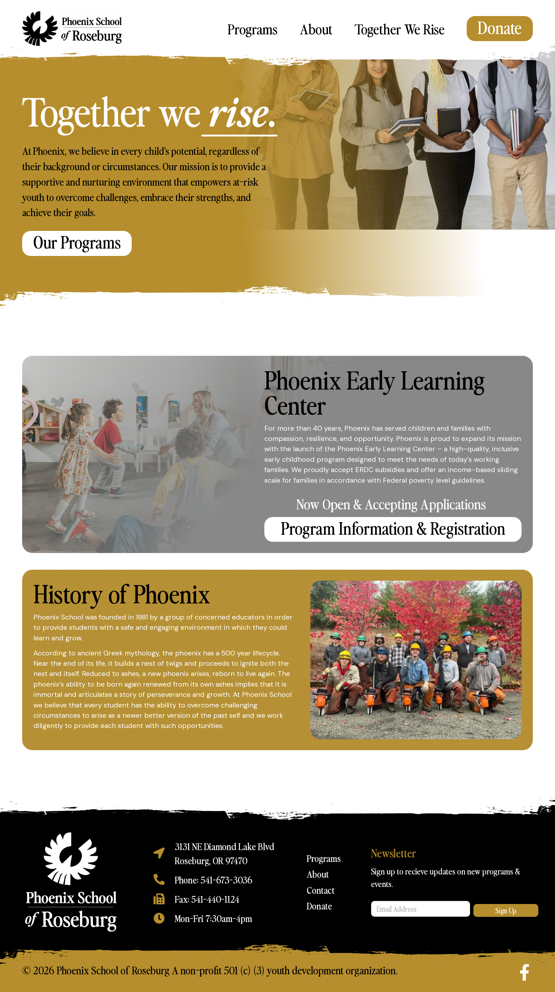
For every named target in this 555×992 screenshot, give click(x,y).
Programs (252, 28)
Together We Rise (400, 28)
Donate (319, 905)
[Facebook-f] (524, 972)
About (316, 28)
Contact (321, 889)
